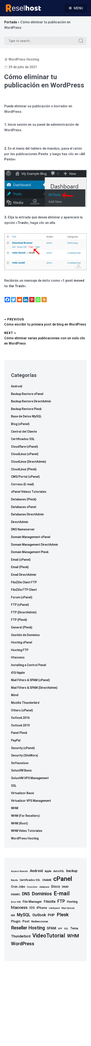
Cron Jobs (18, 886)
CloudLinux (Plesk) (24, 469)
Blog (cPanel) (20, 424)
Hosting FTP (19, 650)
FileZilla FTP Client (24, 589)
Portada (10, 22)
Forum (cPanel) (21, 597)
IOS (32, 908)
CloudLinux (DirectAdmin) (28, 461)
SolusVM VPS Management (30, 778)
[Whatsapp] (38, 299)
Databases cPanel (23, 507)
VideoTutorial (48, 936)
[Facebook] (7, 299)
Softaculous (20, 763)
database (44, 887)
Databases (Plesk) (23, 499)
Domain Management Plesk (29, 552)
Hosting (72, 901)
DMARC (15, 894)
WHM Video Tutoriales (26, 830)
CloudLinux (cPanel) (25, 454)
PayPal (16, 740)
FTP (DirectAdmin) (24, 612)
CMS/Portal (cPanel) (25, 476)
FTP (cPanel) (20, 604)
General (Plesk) (21, 627)
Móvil (14, 695)
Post (25, 921)
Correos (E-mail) (22, 484)
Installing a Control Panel (28, 665)
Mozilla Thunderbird (25, 702)
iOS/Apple (18, 672)
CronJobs (32, 887)
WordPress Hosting (23, 59)
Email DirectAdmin (23, 574)
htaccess (19, 907)
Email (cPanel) (21, 559)
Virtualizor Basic (22, 793)
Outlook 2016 (20, 717)
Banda (14, 880)
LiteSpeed (54, 908)
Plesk (63, 915)
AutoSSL (58, 871)
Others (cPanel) (22, 710)
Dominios (42, 894)
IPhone (42, 908)
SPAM (51, 928)
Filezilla (49, 902)
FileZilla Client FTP (24, 582)
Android (16, 386)
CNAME (46, 880)
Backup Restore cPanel (27, 394)
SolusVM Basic (21, 770)
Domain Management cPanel (30, 537)
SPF (60, 928)
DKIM (65, 886)
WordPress (22, 943)
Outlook (39, 915)
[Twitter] (13, 299)
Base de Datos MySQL (26, 416)
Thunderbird (20, 936)
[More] (44, 299)
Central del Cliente (24, 431)
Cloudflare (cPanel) (24, 446)
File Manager (32, 902)
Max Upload (68, 908)
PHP (51, 915)
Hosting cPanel (21, 642)
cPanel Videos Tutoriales (28, 491)
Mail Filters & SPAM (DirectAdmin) (34, 687)
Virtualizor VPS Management (31, 800)
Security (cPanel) (23, 748)
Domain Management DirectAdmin (34, 544)
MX (13, 915)
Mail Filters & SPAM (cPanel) (30, 680)
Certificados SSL (22, 439)
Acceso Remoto (19, 871)
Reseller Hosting (28, 927)
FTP (61, 901)
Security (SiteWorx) (24, 755)
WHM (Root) (19, 823)
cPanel (62, 878)
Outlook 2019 (20, 725)
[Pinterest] (31, 299)
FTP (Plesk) (19, 619)
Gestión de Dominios (25, 635)
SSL (13, 785)
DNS (26, 893)
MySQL (23, 914)
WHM (14, 808)
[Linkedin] (25, 299)
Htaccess (18, 657)
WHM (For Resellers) (25, 815)
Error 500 (16, 902)
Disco (55, 887)
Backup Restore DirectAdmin (31, 401)
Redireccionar (39, 921)
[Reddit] (19, 299)
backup (71, 871)
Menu (78, 8)
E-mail (62, 893)
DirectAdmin (19, 522)
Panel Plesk (19, 732)
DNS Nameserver (23, 529)
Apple (48, 871)
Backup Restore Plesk (26, 409)
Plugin (16, 921)
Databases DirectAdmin (27, 514)
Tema (74, 928)
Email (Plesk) (20, 567)
